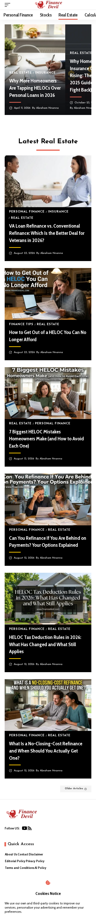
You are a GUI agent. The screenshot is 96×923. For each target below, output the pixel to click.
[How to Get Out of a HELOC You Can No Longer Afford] (48, 294)
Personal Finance (27, 211)
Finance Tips (21, 324)
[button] (9, 5)
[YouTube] (24, 829)
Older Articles (74, 788)
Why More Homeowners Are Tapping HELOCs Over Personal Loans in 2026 (35, 88)
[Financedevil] (48, 5)
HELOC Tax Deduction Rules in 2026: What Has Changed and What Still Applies (45, 644)
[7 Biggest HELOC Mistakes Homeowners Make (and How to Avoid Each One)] (48, 393)
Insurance (45, 72)
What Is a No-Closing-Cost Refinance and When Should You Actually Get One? (45, 750)
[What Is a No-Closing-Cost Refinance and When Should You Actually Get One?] (48, 705)
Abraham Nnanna (47, 108)
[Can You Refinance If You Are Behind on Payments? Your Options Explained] (48, 499)
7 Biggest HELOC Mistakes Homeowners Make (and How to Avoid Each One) (46, 439)
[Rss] (29, 829)
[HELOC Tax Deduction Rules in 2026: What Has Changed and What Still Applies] (48, 599)
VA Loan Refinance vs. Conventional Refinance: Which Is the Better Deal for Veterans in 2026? (46, 233)
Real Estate (20, 72)
